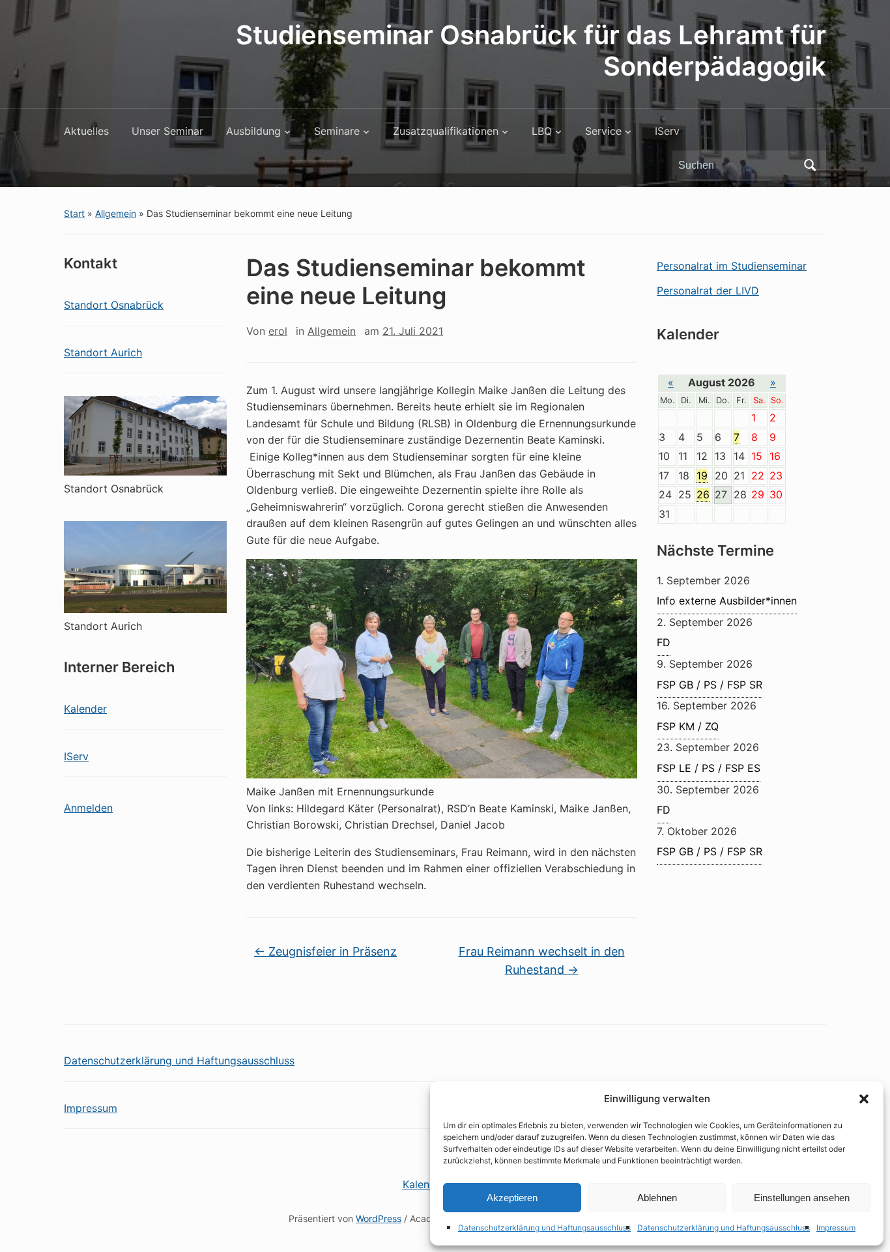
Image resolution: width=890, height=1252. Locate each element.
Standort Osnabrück (114, 304)
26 (703, 494)
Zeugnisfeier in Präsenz (325, 951)
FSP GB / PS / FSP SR (709, 684)
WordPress (378, 1218)
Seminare (337, 130)
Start (74, 213)
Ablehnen (657, 1197)
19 (702, 475)
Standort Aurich (103, 352)
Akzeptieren (512, 1197)
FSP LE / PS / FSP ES (708, 768)
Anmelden (88, 807)
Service (603, 130)
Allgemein (115, 213)
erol (277, 330)
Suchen (810, 165)
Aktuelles (86, 130)
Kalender (85, 708)
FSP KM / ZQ (688, 726)
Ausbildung (253, 130)
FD (663, 642)
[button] (863, 1098)
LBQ (542, 130)
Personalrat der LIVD (708, 290)
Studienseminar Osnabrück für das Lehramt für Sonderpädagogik (531, 50)
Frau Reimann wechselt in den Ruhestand (542, 961)
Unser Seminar (167, 130)
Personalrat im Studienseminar (732, 265)
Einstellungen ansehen (802, 1197)
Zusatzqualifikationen (445, 130)
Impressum (835, 1227)
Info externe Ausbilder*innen (727, 600)
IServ (667, 130)
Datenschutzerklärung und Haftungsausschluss (544, 1227)
